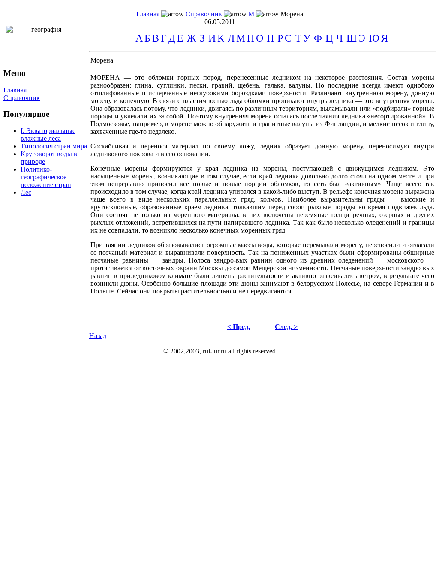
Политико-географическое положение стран (46, 177)
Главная (147, 14)
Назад (97, 335)
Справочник (204, 14)
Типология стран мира (54, 146)
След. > (286, 326)
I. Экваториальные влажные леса (48, 134)
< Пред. (238, 326)
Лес (26, 192)
